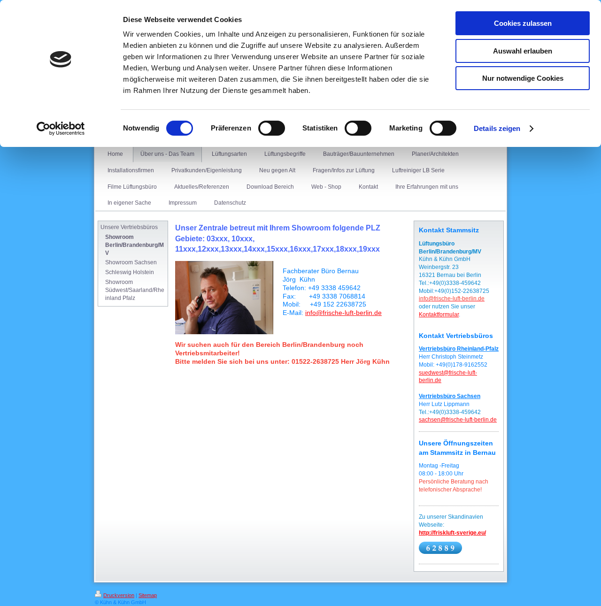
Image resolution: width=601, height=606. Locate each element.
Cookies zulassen (523, 23)
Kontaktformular (439, 314)
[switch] (271, 128)
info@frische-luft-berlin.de (343, 312)
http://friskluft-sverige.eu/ (452, 532)
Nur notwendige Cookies (522, 78)
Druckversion (118, 595)
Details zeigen (497, 128)
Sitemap (148, 595)
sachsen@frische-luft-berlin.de (458, 419)
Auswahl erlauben (522, 51)
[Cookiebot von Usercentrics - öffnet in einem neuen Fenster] (61, 129)
